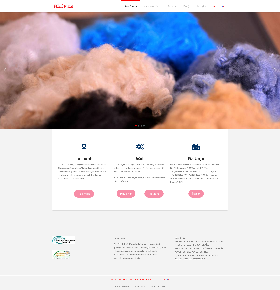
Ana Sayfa (131, 6)
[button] (4, 70)
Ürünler (170, 3)
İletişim (201, 6)
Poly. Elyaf (126, 193)
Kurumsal (150, 3)
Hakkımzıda (84, 193)
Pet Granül (154, 193)
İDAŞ (186, 6)
